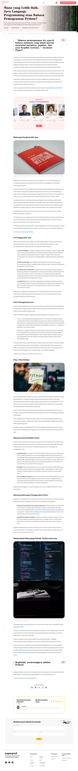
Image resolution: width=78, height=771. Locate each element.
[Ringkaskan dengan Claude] (35, 687)
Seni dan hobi (32, 765)
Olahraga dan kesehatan (32, 763)
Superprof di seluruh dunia (66, 758)
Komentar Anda (16, 725)
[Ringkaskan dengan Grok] (42, 687)
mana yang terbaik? (18, 627)
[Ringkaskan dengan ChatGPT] (31, 687)
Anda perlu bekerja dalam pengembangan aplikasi (42, 511)
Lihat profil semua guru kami (68, 2)
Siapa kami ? (53, 758)
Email (41, 731)
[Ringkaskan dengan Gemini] (39, 687)
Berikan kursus (64, 760)
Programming (21, 33)
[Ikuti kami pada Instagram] (12, 762)
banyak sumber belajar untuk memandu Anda (25, 652)
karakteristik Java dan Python (54, 88)
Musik (40, 760)
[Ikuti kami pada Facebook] (6, 762)
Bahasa (31, 756)
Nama (14, 731)
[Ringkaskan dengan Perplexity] (46, 687)
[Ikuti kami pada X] (9, 762)
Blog (5, 33)
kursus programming (27, 232)
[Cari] (56, 3)
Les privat (31, 760)
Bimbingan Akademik (12, 33)
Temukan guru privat (54, 756)
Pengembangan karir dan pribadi (42, 763)
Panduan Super (42, 765)
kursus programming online (29, 678)
